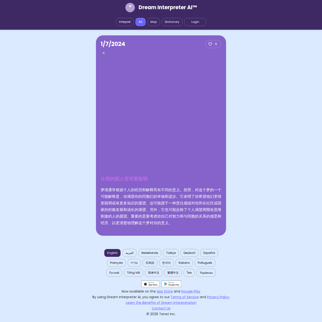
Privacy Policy (218, 297)
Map (153, 22)
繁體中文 (173, 273)
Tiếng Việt (133, 273)
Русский (114, 273)
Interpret (125, 22)
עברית (134, 263)
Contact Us (161, 308)
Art (140, 22)
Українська (206, 273)
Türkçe (171, 253)
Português (205, 263)
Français (116, 263)
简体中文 (153, 273)
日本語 (150, 263)
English (112, 253)
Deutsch (189, 253)
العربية (129, 253)
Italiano (184, 263)
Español (209, 253)
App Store (165, 291)
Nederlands (149, 253)
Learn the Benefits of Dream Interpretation (161, 302)
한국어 (166, 263)
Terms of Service (185, 297)
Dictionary (172, 22)
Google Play (190, 291)
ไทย (189, 273)
